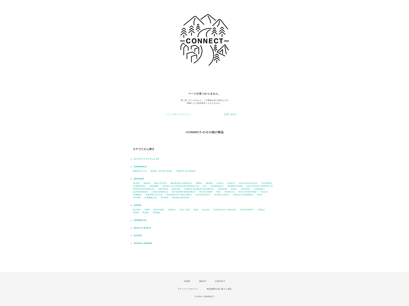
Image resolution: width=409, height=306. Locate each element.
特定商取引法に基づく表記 (219, 289)
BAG (196, 210)
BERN (199, 183)
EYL (205, 186)
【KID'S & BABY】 (142, 228)
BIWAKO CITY (140, 171)
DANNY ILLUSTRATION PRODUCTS (180, 186)
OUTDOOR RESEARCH (184, 192)
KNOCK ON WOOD (186, 171)
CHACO (231, 183)
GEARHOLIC (217, 186)
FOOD (136, 213)
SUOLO (264, 192)
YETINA (137, 197)
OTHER (164, 197)
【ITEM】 (137, 205)
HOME (187, 281)
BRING (209, 183)
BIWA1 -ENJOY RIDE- (162, 171)
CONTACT (220, 281)
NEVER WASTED (180, 197)
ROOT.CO (230, 192)
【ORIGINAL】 (140, 167)
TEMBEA (137, 195)
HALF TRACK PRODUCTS (259, 186)
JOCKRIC (245, 189)
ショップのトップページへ (178, 114)
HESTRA (176, 189)
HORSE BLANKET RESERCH (199, 189)
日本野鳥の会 (151, 197)
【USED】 (138, 235)
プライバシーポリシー (187, 289)
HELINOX (163, 189)
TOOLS (261, 210)
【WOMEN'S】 (140, 220)
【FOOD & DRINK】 (143, 243)
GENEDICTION (235, 186)
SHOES (172, 210)
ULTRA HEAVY (203, 195)
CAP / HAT (184, 210)
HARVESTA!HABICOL (144, 189)
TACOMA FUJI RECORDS (179, 195)
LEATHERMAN (140, 192)
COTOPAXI (266, 183)
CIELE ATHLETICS (248, 183)
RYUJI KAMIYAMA (247, 192)
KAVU (234, 189)
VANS (259, 195)
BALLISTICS (160, 183)
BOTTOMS (159, 210)
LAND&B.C (259, 189)
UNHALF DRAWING (243, 195)
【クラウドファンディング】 (146, 159)
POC (218, 192)
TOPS (147, 210)
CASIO (220, 183)
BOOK (146, 213)
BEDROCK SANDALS (181, 183)
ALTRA (136, 183)
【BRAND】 (139, 179)
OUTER (136, 210)
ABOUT (202, 281)
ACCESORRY (247, 210)
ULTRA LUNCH (221, 195)
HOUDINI (222, 189)
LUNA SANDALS (159, 192)
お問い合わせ (230, 114)
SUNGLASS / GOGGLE (224, 210)
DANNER (154, 186)
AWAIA (147, 183)
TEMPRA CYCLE (154, 195)
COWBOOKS (139, 186)
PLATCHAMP (205, 192)
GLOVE (205, 210)
